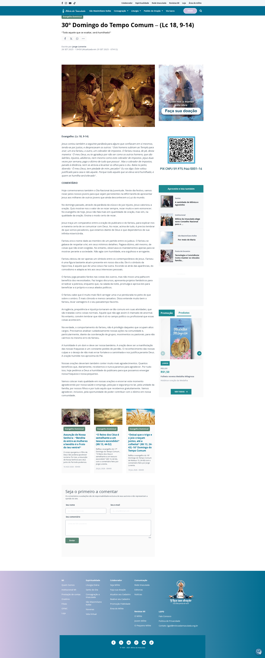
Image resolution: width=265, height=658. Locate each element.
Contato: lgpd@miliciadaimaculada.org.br (178, 625)
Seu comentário (73, 517)
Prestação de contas (71, 594)
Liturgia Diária (92, 585)
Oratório (66, 599)
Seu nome (70, 505)
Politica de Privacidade (169, 621)
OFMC (64, 608)
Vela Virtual (91, 614)
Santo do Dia (92, 589)
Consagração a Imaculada (93, 595)
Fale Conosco (165, 616)
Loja (64, 613)
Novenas (90, 609)
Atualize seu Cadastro (120, 594)
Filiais (64, 603)
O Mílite (138, 616)
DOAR (190, 11)
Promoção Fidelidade (120, 603)
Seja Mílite (115, 585)
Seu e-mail (115, 505)
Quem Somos (68, 585)
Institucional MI (69, 589)
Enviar (72, 540)
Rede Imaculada (141, 585)
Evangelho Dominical (72, 16)
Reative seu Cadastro (120, 599)
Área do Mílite (117, 608)
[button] (199, 353)
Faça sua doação (118, 589)
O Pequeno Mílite (142, 625)
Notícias (138, 594)
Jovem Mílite (140, 620)
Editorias (138, 589)
